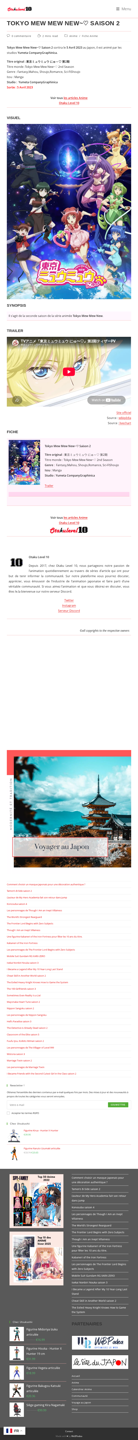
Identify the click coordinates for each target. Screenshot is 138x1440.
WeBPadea (76, 1436)
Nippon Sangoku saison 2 (20, 1008)
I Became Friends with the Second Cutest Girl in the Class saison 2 (41, 1073)
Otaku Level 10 (69, 103)
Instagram (69, 605)
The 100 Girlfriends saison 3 (21, 988)
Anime (73, 36)
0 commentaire (21, 36)
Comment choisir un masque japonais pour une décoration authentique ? (46, 884)
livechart (125, 423)
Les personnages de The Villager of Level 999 (30, 1047)
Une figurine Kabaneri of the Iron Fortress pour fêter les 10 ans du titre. (44, 936)
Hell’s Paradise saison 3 (19, 1021)
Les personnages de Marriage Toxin (25, 1067)
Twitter (69, 600)
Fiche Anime (90, 36)
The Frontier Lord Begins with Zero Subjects (30, 923)
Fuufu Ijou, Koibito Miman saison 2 (25, 1041)
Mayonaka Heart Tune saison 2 (23, 1001)
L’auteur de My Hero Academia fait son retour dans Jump (37, 897)
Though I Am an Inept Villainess (23, 930)
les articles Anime (76, 98)
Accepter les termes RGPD (25, 1113)
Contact (69, 1431)
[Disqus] (69, 696)
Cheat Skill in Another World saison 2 (26, 975)
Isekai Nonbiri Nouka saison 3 (22, 962)
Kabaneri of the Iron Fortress (22, 943)
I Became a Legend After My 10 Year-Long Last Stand (35, 969)
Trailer (49, 486)
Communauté (80, 1395)
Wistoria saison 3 (16, 1054)
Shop (75, 1409)
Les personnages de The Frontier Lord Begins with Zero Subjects (41, 949)
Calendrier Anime (82, 1389)
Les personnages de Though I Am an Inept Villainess (34, 910)
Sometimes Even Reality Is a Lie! (24, 995)
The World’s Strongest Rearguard (24, 917)
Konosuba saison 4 (17, 904)
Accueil (76, 1376)
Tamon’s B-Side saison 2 (19, 890)
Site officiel (123, 413)
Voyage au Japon (81, 1402)
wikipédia (125, 418)
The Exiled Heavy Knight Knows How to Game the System (37, 982)
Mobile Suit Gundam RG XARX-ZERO (26, 956)
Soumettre (118, 1104)
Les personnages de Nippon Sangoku (27, 1015)
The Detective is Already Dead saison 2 (27, 1027)
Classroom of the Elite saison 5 (23, 1034)
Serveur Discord (69, 611)
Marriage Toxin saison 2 (19, 1060)
